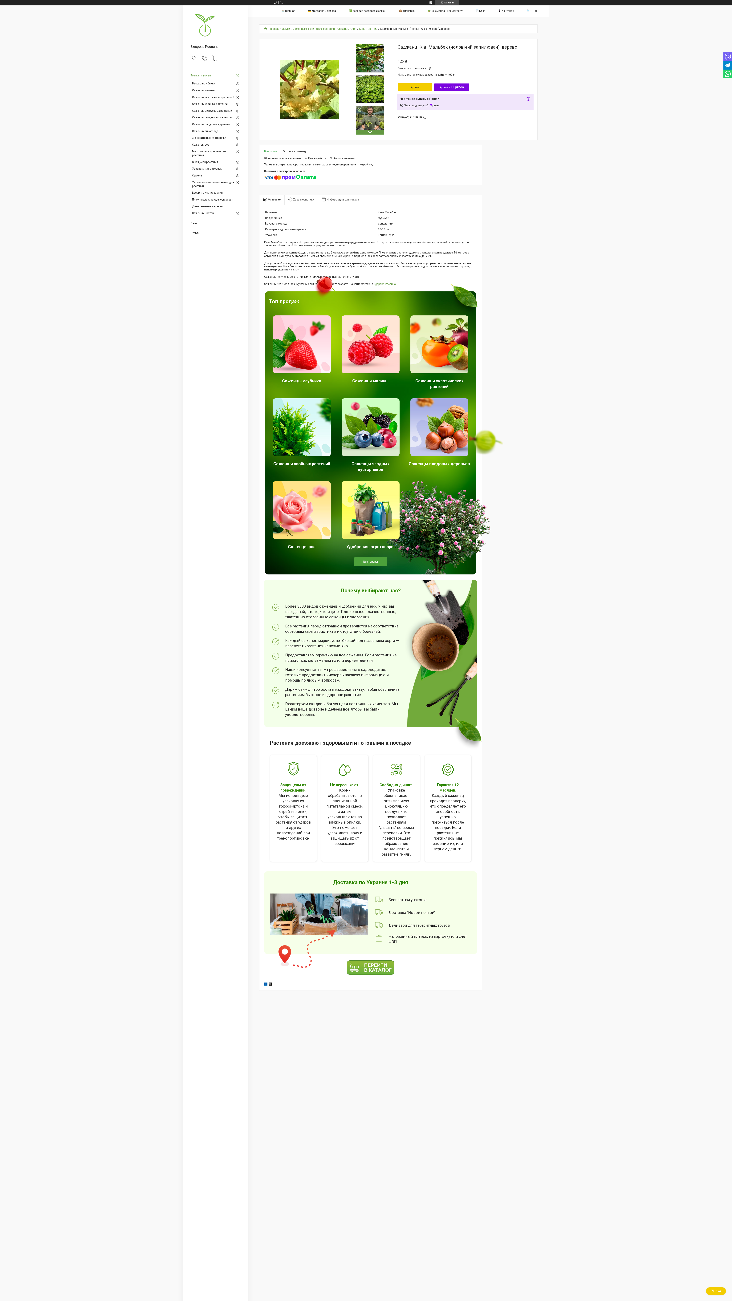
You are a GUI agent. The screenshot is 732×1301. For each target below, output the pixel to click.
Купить (415, 87)
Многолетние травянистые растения (209, 153)
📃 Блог (480, 10)
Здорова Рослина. (385, 284)
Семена (197, 175)
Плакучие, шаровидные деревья (212, 199)
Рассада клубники (203, 83)
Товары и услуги (201, 75)
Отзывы (196, 232)
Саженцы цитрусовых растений (212, 110)
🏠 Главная (288, 10)
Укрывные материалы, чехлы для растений (213, 184)
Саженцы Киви (346, 28)
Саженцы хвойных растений (210, 103)
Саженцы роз (200, 144)
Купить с (445, 87)
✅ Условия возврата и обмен (367, 10)
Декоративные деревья (207, 206)
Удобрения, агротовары (207, 168)
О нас (194, 223)
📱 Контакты (506, 10)
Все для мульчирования (207, 192)
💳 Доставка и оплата (322, 10)
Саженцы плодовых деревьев (211, 124)
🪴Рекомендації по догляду (445, 10)
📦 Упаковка (407, 10)
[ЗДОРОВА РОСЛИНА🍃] (215, 25)
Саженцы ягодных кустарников (212, 117)
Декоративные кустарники (209, 137)
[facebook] (265, 984)
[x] (270, 984)
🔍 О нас (532, 10)
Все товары (370, 561)
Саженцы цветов (203, 213)
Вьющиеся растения (205, 162)
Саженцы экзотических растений (213, 97)
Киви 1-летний (368, 28)
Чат (718, 1291)
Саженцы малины (203, 90)
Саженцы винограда (205, 131)
